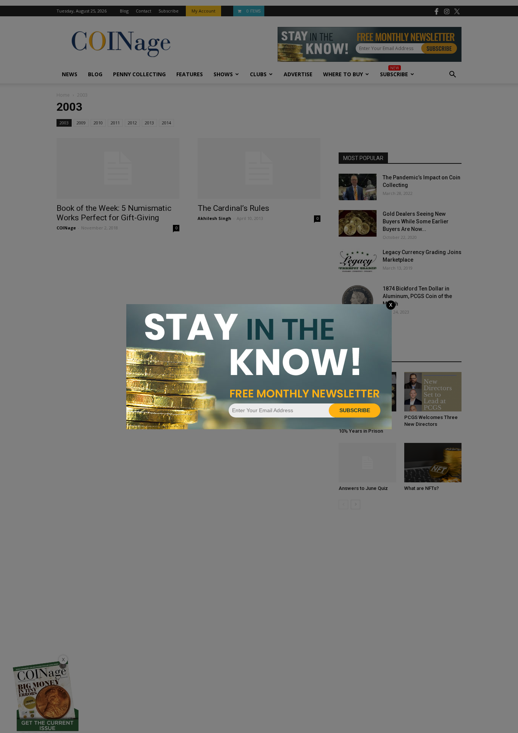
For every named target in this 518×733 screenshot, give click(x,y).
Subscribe (354, 410)
